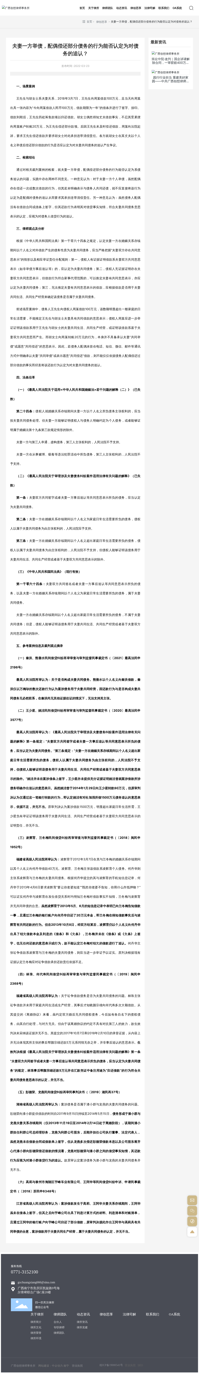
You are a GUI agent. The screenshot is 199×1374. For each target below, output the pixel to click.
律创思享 (101, 21)
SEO (140, 1365)
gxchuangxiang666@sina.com (36, 1282)
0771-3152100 (24, 1271)
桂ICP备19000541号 (111, 1365)
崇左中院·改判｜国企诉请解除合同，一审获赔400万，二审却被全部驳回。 (171, 62)
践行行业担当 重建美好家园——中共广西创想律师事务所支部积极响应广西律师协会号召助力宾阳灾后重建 (170, 83)
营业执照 (130, 1365)
